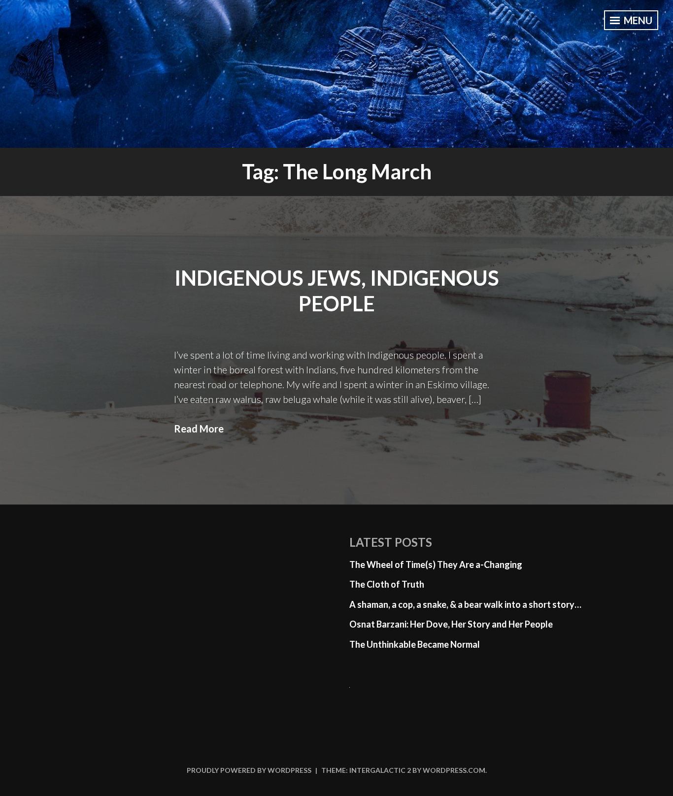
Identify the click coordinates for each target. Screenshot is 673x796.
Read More (199, 428)
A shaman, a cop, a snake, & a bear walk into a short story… (465, 604)
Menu (637, 20)
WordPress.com (454, 770)
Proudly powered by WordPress (249, 770)
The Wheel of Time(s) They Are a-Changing (435, 564)
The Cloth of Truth (386, 584)
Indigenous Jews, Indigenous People (336, 290)
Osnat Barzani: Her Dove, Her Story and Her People (451, 624)
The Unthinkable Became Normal (414, 644)
